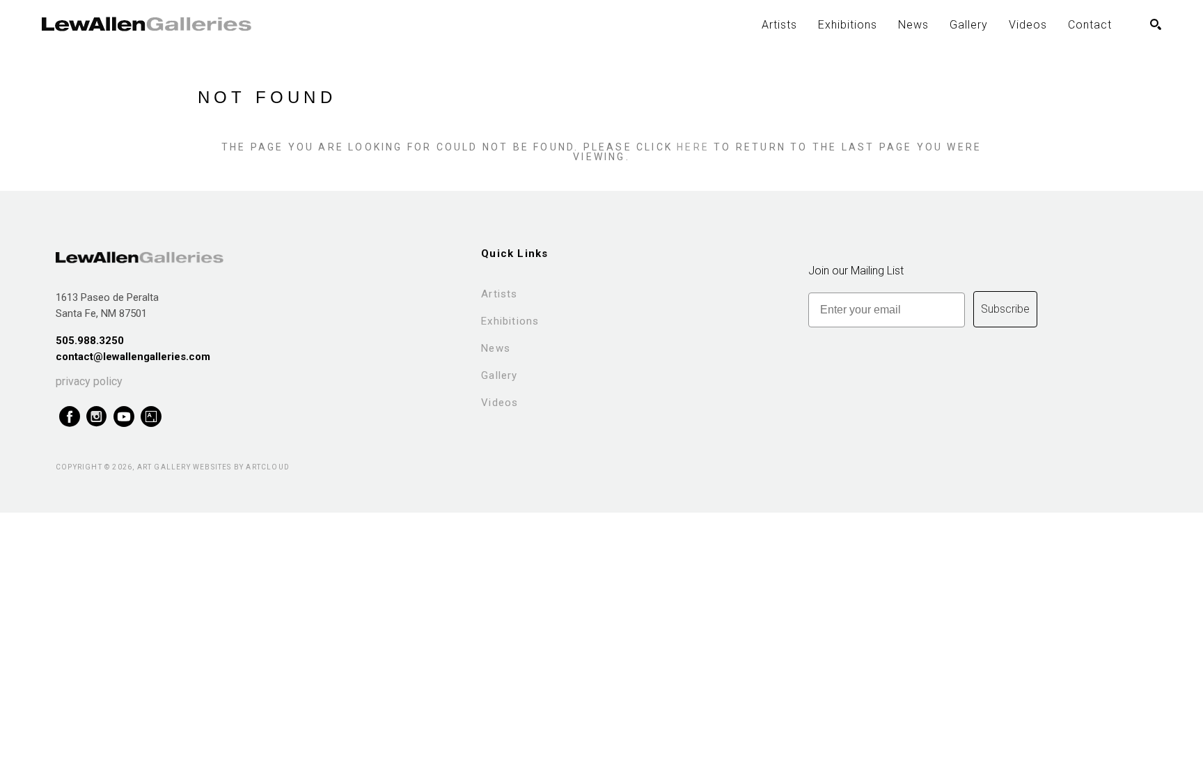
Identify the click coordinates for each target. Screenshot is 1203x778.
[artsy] (150, 417)
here (693, 147)
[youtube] (123, 417)
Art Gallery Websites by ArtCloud (213, 467)
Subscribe (1005, 309)
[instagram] (96, 417)
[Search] (1155, 24)
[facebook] (69, 417)
